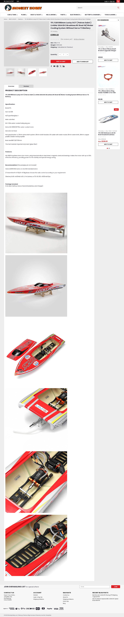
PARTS (63, 15)
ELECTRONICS (75, 15)
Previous (5, 43)
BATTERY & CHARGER (92, 15)
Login (106, 1)
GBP (18, 1)
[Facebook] (51, 66)
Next (47, 43)
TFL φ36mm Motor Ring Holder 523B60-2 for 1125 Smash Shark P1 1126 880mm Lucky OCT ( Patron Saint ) (108, 92)
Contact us (66, 595)
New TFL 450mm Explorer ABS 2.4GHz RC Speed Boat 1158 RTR (105, 599)
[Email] (54, 66)
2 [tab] (109, 148)
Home (5, 19)
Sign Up (112, 1)
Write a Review (79, 39)
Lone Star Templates (46, 615)
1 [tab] (107, 148)
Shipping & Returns (38, 599)
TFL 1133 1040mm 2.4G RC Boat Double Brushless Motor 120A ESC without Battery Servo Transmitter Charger (107, 134)
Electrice (20, 19)
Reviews (26, 86)
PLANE (23, 15)
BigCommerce (31, 615)
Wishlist (35, 595)
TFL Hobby (101, 47)
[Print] (57, 66)
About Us (65, 597)
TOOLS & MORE (110, 15)
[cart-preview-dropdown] (117, 1)
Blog (64, 603)
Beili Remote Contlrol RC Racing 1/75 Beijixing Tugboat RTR (105, 595)
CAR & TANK (11, 15)
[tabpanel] (108, 42)
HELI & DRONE (51, 15)
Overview (11, 86)
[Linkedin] (64, 66)
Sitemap (20, 615)
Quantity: (54, 54)
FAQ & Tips (66, 601)
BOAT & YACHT (36, 15)
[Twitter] (60, 66)
